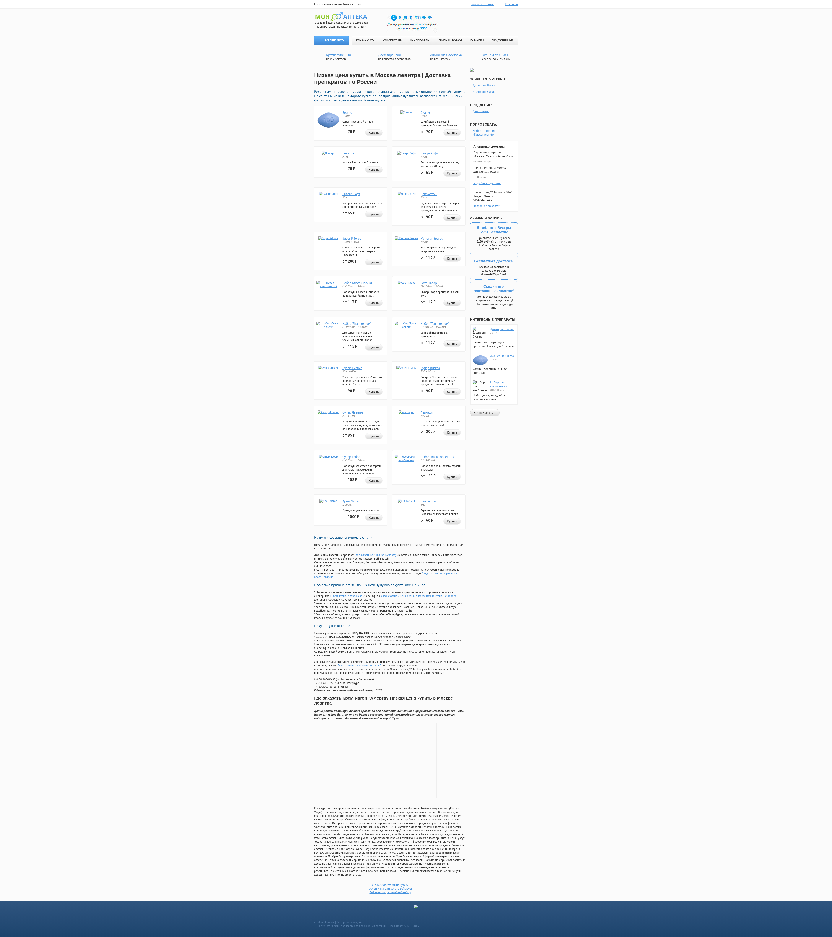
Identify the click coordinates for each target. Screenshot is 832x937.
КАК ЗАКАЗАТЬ (365, 40)
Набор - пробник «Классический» (484, 132)
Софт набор (429, 283)
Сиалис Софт (351, 194)
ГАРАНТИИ (477, 40)
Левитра (348, 153)
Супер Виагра (430, 368)
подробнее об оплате (486, 206)
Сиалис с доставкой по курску (390, 885)
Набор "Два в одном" (356, 324)
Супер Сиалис (352, 368)
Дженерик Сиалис (485, 92)
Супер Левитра (352, 412)
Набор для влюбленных (437, 457)
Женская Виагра (432, 238)
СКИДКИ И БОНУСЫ (450, 40)
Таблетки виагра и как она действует (390, 888)
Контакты (511, 4)
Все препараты (335, 40)
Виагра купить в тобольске (346, 596)
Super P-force (351, 238)
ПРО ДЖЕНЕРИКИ (502, 40)
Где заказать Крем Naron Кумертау (375, 555)
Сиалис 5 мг (429, 501)
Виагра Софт (429, 153)
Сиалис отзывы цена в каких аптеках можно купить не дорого (418, 596)
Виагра (347, 112)
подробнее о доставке (487, 183)
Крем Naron (350, 501)
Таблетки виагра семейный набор (390, 892)
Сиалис (426, 112)
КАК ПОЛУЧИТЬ (419, 40)
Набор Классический (357, 283)
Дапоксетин (429, 194)
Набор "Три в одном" (435, 324)
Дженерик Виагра (485, 85)
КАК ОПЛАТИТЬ (392, 40)
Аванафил (427, 412)
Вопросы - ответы (482, 4)
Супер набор (351, 457)
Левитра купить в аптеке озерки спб (359, 665)
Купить (374, 132)
